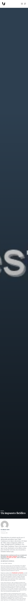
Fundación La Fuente (17, 572)
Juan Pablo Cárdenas (12, 556)
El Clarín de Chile (11, 557)
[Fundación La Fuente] (8, 5)
